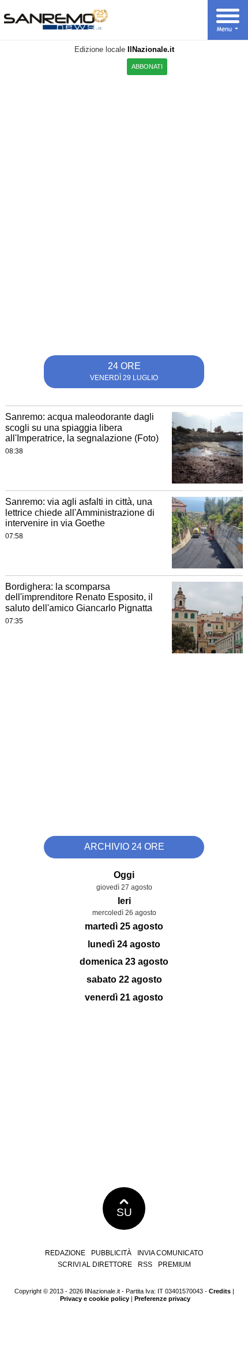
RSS (145, 1264)
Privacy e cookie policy (94, 1298)
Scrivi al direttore (95, 1264)
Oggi (124, 875)
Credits (220, 1291)
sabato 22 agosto (124, 979)
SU (124, 1212)
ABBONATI (147, 66)
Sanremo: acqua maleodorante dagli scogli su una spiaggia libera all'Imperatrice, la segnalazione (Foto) (82, 427)
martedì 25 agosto (124, 926)
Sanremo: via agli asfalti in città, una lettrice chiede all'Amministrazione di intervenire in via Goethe (80, 512)
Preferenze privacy (162, 1298)
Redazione (65, 1253)
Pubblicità (111, 1253)
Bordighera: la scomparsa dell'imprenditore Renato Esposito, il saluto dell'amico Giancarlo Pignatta (79, 597)
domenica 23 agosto (124, 961)
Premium (174, 1264)
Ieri (124, 901)
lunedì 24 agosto (124, 944)
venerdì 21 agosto (124, 997)
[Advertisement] (124, 211)
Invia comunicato (170, 1253)
